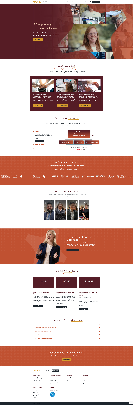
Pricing (68, 1)
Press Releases (69, 382)
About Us (85, 377)
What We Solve (45, 1)
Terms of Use (35, 392)
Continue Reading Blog (61, 307)
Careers (84, 380)
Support (87, 1)
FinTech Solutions (36, 380)
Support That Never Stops (73, 249)
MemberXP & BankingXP (54, 382)
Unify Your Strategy (38, 105)
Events (67, 378)
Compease (52, 378)
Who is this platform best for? (42, 324)
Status (51, 388)
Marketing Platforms (40, 144)
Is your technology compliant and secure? (44, 334)
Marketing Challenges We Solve (39, 378)
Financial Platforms (39, 148)
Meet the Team (85, 378)
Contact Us (85, 383)
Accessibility (35, 395)
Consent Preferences (37, 403)
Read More (38, 305)
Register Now (83, 309)
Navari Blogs (68, 377)
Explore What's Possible (62, 105)
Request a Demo (96, 1)
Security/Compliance (37, 394)
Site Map (34, 397)
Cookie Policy (35, 388)
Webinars (68, 380)
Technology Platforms (55, 1)
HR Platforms (38, 131)
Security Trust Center (54, 390)
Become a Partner (86, 382)
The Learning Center (53, 380)
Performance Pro (53, 377)
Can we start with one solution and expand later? (46, 327)
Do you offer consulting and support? (43, 338)
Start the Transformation (85, 105)
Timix (51, 383)
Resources (63, 1)
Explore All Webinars (82, 311)
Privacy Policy (35, 390)
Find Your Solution (39, 140)
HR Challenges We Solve (37, 377)
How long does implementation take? (43, 331)
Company (74, 1)
